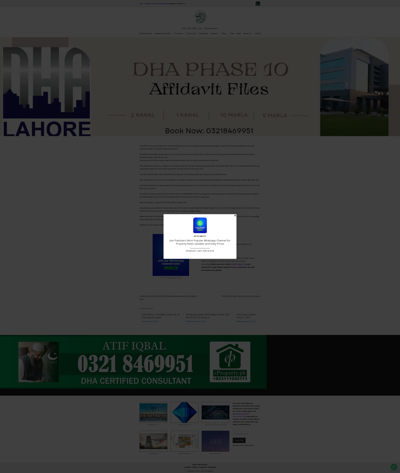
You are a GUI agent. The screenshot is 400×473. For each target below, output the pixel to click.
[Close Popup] (235, 216)
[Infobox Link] (200, 236)
